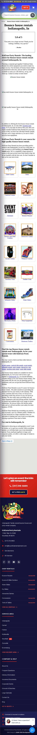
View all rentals (9, 607)
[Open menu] (4, 7)
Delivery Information (8, 675)
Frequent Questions (8, 670)
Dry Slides (5, 589)
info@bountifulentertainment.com (16, 546)
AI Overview (8, 556)
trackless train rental (13, 369)
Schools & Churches (8, 688)
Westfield (6, 639)
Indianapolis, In (14, 376)
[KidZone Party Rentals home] (12, 7)
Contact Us (5, 697)
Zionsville (5, 643)
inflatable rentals (7, 367)
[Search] (32, 15)
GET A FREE (18, 492)
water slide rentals (25, 369)
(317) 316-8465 (10, 541)
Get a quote (7, 706)
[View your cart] (33, 7)
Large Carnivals (7, 693)
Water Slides (6, 585)
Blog (3, 702)
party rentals (16, 367)
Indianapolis (6, 621)
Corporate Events (7, 684)
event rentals (28, 365)
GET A (25, 8)
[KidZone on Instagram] (9, 562)
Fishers (4, 630)
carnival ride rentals (17, 365)
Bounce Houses (7, 576)
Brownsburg (6, 648)
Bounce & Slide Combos (10, 580)
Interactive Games (8, 593)
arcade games (6, 365)
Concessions (6, 598)
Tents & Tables (7, 603)
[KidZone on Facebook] (4, 562)
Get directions (9, 551)
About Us (5, 666)
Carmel (4, 625)
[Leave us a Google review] (19, 562)
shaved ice (24, 367)
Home (3, 21)
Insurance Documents (9, 679)
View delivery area (9, 652)
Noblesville (5, 634)
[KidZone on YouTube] (14, 562)
